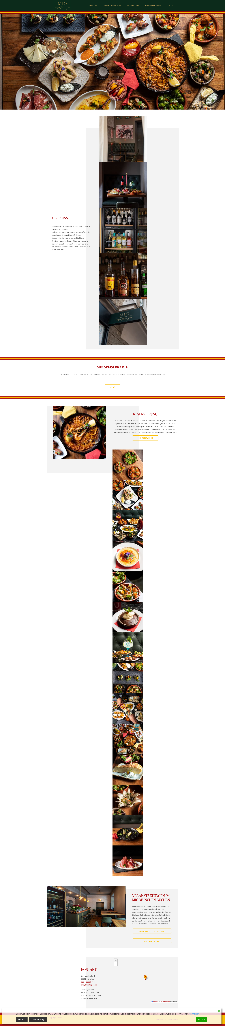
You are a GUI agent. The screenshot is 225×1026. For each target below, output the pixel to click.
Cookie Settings (38, 1019)
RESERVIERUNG (133, 5)
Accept (201, 1019)
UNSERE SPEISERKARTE (112, 5)
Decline (21, 1019)
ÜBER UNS (93, 5)
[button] (145, 977)
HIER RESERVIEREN (145, 438)
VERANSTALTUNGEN (153, 5)
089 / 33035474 (88, 982)
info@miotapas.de (89, 985)
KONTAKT (171, 5)
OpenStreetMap (165, 1002)
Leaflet (155, 1002)
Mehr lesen (194, 1014)
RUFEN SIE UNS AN (151, 941)
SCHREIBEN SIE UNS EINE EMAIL (152, 931)
